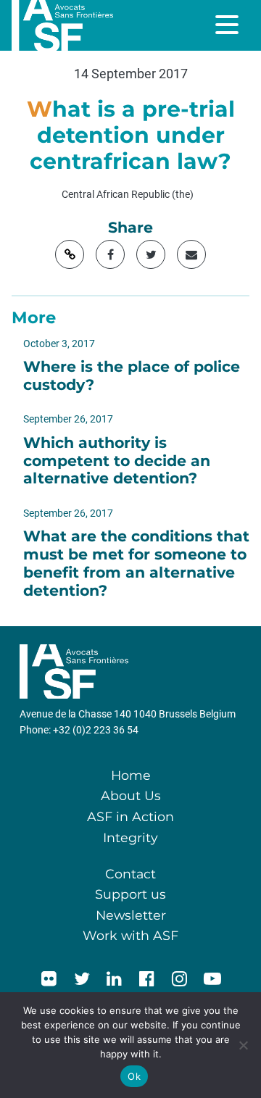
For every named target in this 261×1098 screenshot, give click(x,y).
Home (131, 775)
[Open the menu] (228, 24)
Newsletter (131, 915)
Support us (130, 894)
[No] (243, 1045)
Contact (130, 873)
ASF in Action (130, 816)
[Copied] (69, 254)
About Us (131, 795)
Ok (134, 1076)
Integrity (130, 837)
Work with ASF (130, 935)
